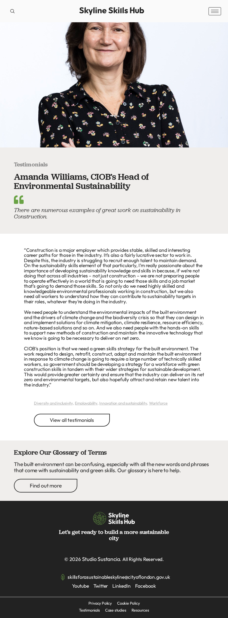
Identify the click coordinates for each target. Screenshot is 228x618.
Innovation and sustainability (123, 403)
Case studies (115, 610)
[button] (12, 11)
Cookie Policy (128, 603)
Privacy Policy (100, 603)
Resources (140, 610)
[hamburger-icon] (215, 11)
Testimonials (89, 610)
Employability (86, 403)
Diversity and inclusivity (53, 403)
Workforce (158, 403)
